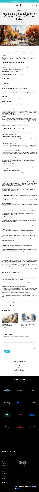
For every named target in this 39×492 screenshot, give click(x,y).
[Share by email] (13, 306)
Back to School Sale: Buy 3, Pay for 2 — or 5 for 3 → (19, 1)
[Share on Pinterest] (10, 306)
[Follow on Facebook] (2, 483)
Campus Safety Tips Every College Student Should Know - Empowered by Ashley (16, 125)
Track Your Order (4, 463)
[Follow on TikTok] (10, 483)
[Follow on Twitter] (5, 483)
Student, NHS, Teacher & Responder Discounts (7, 469)
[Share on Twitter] (8, 306)
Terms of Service (25, 336)
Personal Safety (19, 10)
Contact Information (5, 475)
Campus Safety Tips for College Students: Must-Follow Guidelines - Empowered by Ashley (15, 114)
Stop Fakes (3, 467)
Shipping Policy (4, 476)
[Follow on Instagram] (7, 483)
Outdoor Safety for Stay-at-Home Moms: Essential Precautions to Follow (9, 325)
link (10, 253)
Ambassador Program (5, 465)
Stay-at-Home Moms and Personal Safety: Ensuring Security (28, 325)
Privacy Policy (20, 336)
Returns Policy (4, 478)
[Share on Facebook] (5, 306)
